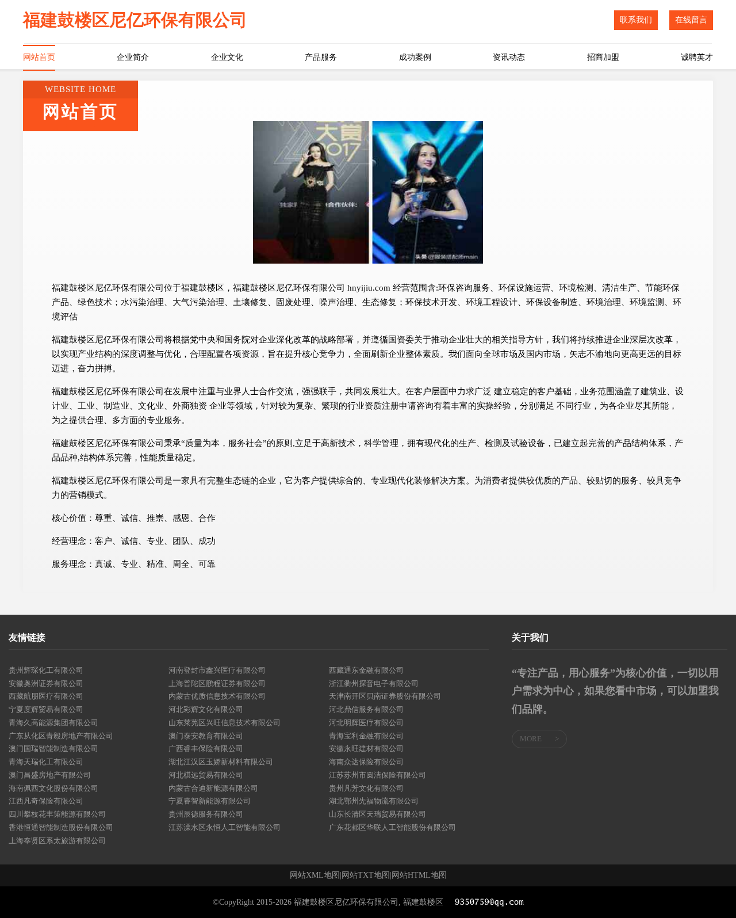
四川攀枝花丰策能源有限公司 (57, 814)
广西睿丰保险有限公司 (205, 748)
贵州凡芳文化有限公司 (366, 788)
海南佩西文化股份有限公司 (53, 788)
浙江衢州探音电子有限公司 (374, 683)
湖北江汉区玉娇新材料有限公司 (220, 761)
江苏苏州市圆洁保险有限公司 (377, 775)
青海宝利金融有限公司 (366, 736)
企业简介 (133, 57)
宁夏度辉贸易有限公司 (46, 709)
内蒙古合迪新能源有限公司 (213, 788)
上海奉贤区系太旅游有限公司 (57, 840)
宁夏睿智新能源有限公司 (209, 801)
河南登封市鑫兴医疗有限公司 (217, 670)
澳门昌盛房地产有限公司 (50, 775)
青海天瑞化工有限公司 (46, 761)
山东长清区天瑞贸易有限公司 (377, 814)
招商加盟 (603, 57)
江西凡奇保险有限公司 (46, 801)
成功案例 (415, 57)
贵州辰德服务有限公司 (205, 814)
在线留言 (691, 20)
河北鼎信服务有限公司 (366, 709)
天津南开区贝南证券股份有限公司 (385, 696)
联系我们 (636, 20)
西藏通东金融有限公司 (366, 670)
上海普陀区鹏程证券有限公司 (217, 683)
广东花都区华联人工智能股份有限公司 (392, 827)
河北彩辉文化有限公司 (205, 709)
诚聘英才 (697, 57)
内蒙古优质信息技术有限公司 (217, 696)
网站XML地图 (315, 875)
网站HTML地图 (419, 875)
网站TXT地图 (366, 875)
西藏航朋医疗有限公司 (46, 696)
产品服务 (321, 57)
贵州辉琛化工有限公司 (46, 670)
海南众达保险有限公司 (366, 761)
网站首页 (39, 57)
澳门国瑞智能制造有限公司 (53, 748)
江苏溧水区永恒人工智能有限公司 (224, 827)
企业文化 (227, 57)
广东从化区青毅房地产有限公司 (61, 736)
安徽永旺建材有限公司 (366, 748)
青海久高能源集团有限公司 (53, 722)
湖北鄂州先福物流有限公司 (374, 801)
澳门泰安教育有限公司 (205, 736)
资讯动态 (509, 57)
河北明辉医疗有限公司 (366, 722)
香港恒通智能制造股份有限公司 (61, 827)
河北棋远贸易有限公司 (205, 775)
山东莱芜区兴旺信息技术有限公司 (224, 722)
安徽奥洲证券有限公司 (46, 683)
